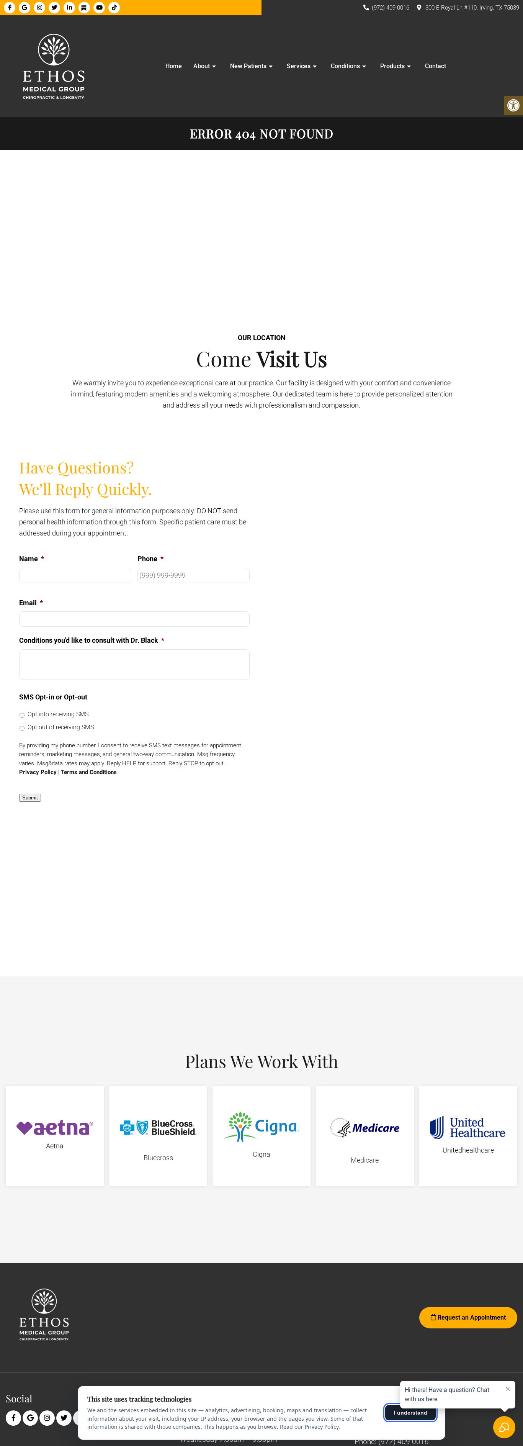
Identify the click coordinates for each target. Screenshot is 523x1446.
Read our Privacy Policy (309, 1426)
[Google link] (24, 7)
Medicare (365, 1160)
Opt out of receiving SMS (61, 727)
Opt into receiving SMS (58, 714)
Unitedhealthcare (468, 1150)
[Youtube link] (99, 7)
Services (299, 66)
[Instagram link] (39, 7)
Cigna (261, 1154)
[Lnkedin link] (69, 7)
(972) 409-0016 (390, 7)
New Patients (248, 66)
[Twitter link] (54, 7)
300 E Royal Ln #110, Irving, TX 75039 (472, 7)
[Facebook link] (9, 7)
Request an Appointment (471, 1317)
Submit (30, 798)
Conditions (345, 66)
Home (173, 66)
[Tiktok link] (114, 7)
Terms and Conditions (89, 772)
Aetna (55, 1146)
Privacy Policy (38, 772)
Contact (435, 66)
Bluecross (158, 1158)
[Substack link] (84, 7)
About (201, 66)
